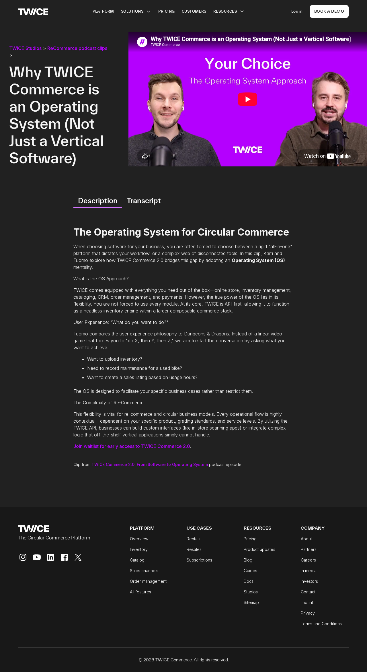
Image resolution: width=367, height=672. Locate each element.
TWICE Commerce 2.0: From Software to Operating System (149, 464)
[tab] (97, 201)
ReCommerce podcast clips (77, 48)
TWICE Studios (25, 48)
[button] (136, 11)
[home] (33, 11)
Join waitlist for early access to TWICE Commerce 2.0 (131, 446)
